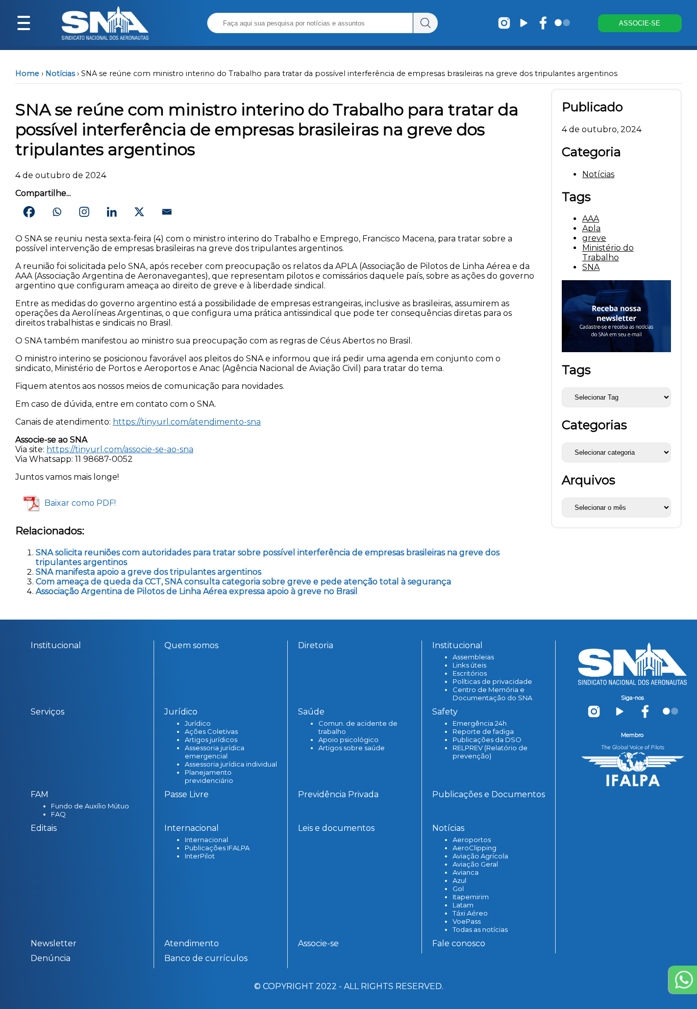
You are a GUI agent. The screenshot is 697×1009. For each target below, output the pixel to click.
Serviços (47, 712)
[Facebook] (29, 212)
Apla (591, 228)
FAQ (58, 814)
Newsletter (54, 943)
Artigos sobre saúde (351, 748)
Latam (463, 905)
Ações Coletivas (211, 731)
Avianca (466, 872)
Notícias (60, 73)
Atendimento (191, 943)
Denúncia (50, 958)
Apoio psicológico (348, 739)
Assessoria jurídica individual (231, 764)
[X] (139, 212)
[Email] (167, 212)
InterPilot (200, 856)
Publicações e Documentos (488, 794)
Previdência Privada (338, 794)
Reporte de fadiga (483, 731)
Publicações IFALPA (217, 848)
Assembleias (473, 657)
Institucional (56, 645)
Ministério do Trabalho (608, 252)
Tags (576, 369)
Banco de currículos (205, 958)
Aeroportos (472, 839)
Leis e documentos (336, 828)
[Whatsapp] (56, 212)
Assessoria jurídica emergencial (214, 752)
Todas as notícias (480, 929)
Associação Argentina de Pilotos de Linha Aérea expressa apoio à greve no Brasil (197, 591)
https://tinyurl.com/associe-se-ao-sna (119, 449)
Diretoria (315, 645)
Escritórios (470, 673)
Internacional (206, 839)
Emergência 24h (480, 723)
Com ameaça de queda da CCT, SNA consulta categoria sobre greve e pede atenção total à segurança (243, 581)
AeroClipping (474, 848)
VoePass (467, 921)
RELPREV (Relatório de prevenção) (490, 752)
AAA (590, 219)
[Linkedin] (112, 212)
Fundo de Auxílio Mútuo (90, 806)
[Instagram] (84, 212)
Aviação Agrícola (480, 856)
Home (27, 73)
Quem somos (191, 645)
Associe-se (318, 943)
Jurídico (198, 723)
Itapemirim (471, 897)
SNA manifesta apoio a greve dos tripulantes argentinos (148, 572)
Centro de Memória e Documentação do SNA (492, 693)
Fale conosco (458, 943)
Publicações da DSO (487, 739)
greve (594, 238)
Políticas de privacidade (492, 681)
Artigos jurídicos (211, 739)
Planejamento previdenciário (209, 776)
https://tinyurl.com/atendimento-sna (187, 422)
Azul (459, 880)
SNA (591, 267)
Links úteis (469, 665)
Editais (44, 828)
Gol (458, 888)
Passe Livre (186, 794)
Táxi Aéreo (470, 913)
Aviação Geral (475, 864)
